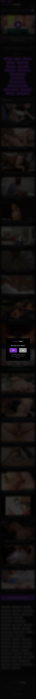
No (23, 350)
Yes (13, 350)
